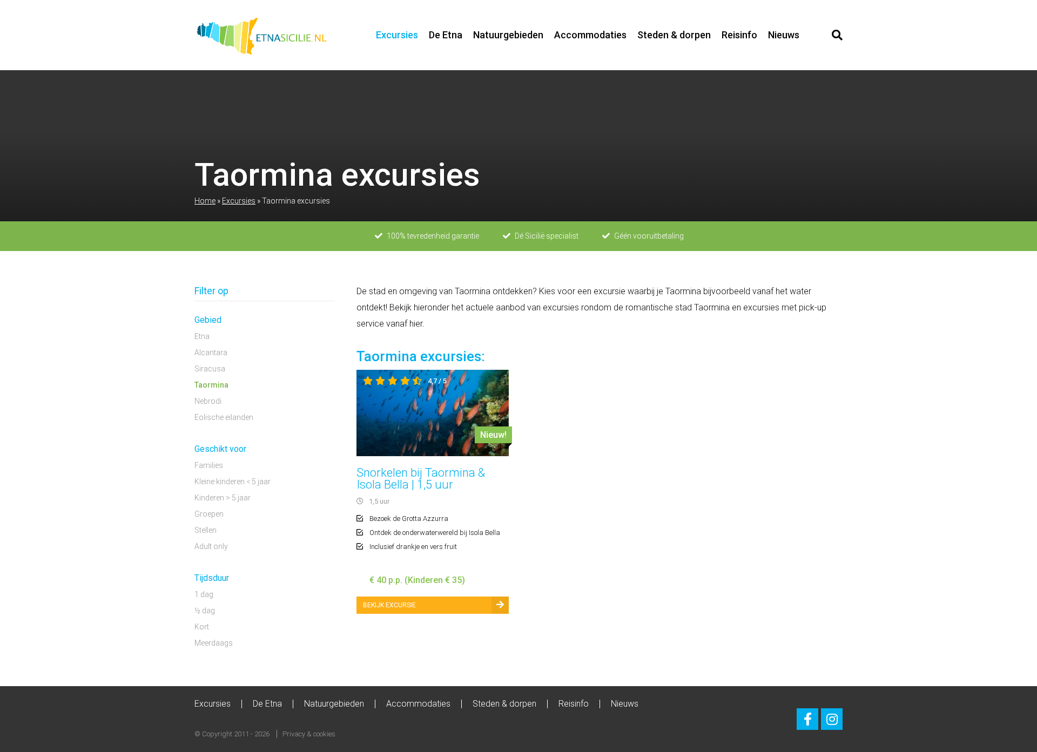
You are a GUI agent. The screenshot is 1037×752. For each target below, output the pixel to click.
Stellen (205, 530)
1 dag (203, 594)
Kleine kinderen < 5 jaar (232, 481)
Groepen (209, 514)
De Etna (445, 34)
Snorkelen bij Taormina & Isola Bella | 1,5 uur (420, 478)
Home (205, 201)
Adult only (211, 546)
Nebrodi (207, 401)
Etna (202, 336)
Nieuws (783, 34)
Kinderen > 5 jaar (222, 497)
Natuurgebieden (508, 34)
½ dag (204, 610)
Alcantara (210, 352)
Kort (201, 626)
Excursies (397, 34)
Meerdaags (213, 643)
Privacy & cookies (308, 734)
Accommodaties (590, 34)
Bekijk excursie (389, 605)
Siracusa (209, 368)
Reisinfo (739, 34)
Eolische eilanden (223, 417)
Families (208, 465)
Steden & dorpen (674, 34)
